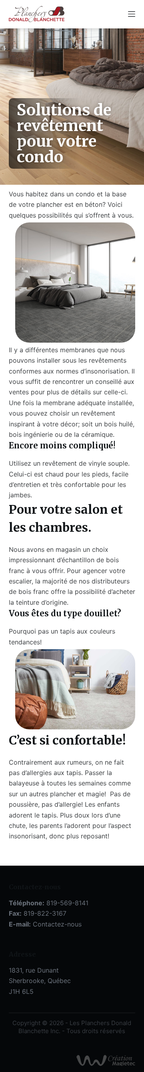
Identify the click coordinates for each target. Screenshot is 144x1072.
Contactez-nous (57, 924)
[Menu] (131, 14)
